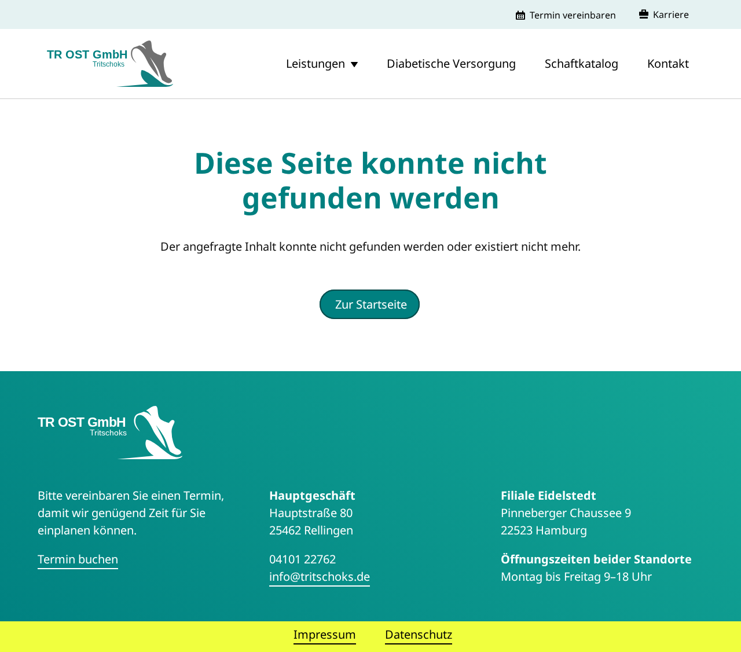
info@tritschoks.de (319, 576)
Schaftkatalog (581, 63)
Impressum (325, 634)
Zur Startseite (371, 304)
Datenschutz (418, 634)
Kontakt (668, 63)
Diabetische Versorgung (451, 63)
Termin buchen (78, 559)
